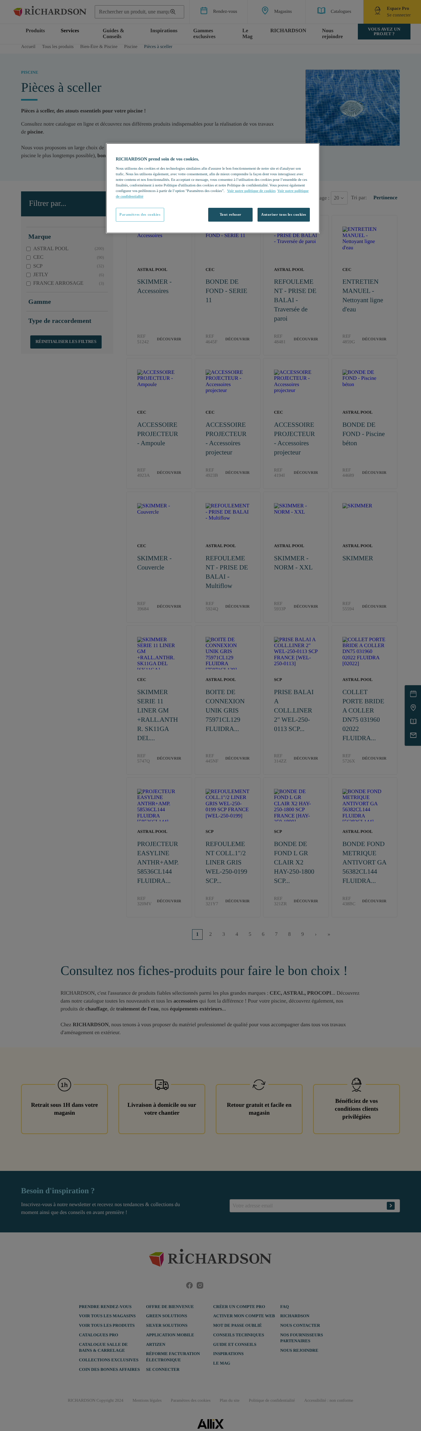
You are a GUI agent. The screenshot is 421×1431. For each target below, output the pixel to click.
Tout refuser (230, 214)
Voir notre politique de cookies (251, 191)
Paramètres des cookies (140, 214)
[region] (213, 188)
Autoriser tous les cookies (283, 214)
